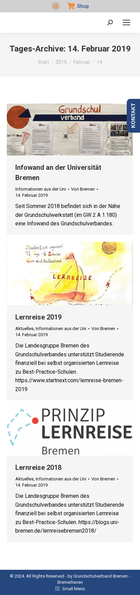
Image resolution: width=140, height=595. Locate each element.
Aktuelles (24, 328)
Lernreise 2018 (38, 467)
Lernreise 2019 (38, 317)
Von (83, 189)
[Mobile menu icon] (126, 22)
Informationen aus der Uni (40, 189)
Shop (83, 6)
